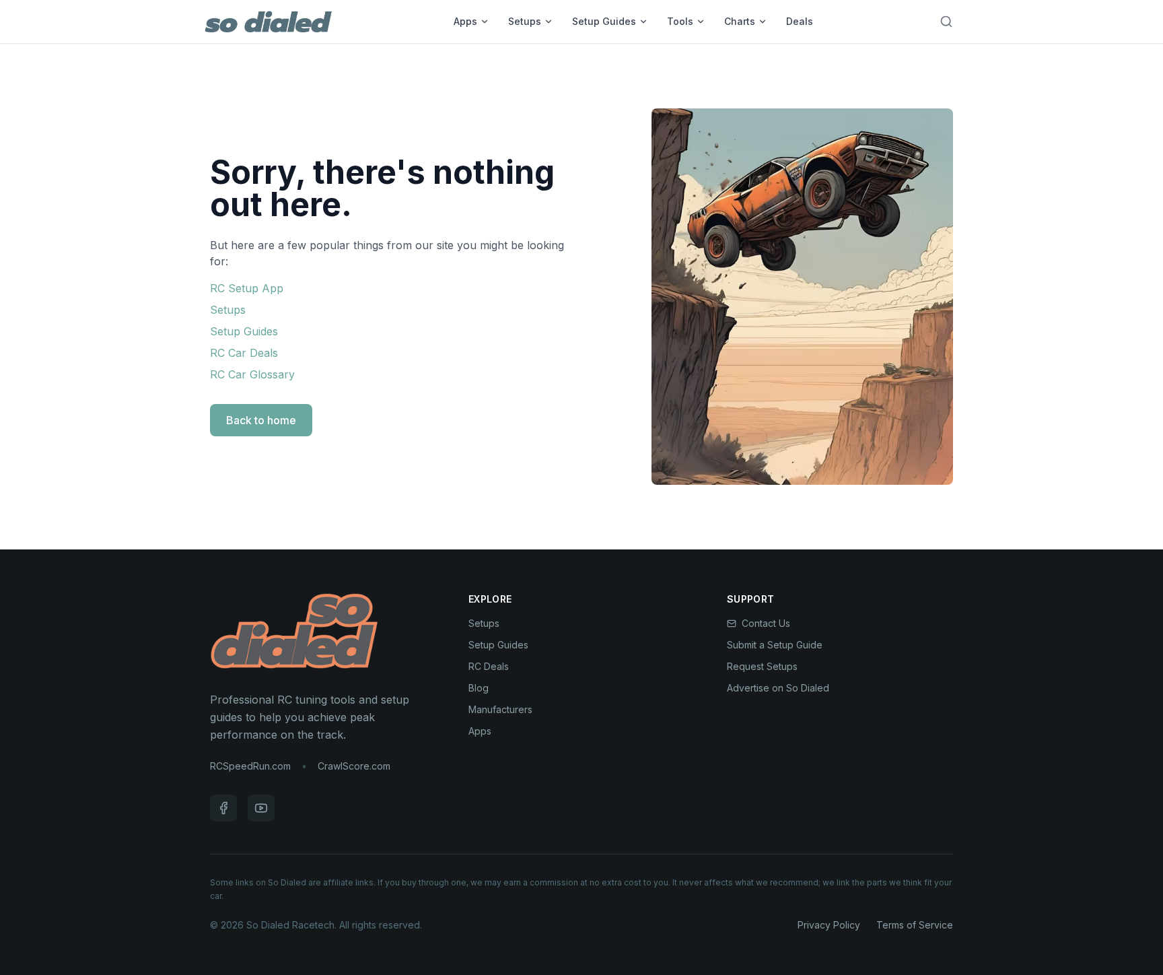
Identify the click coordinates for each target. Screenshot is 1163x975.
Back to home (261, 420)
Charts (739, 21)
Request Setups (762, 666)
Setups (524, 21)
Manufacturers (500, 709)
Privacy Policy (829, 925)
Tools (680, 21)
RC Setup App (246, 288)
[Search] (946, 21)
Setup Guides (604, 21)
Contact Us (766, 623)
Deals (799, 21)
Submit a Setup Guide (774, 644)
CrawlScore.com (354, 766)
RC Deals (488, 666)
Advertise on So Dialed (778, 688)
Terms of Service (914, 925)
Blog (478, 688)
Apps (465, 21)
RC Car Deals (244, 353)
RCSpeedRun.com (250, 766)
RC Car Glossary (252, 374)
